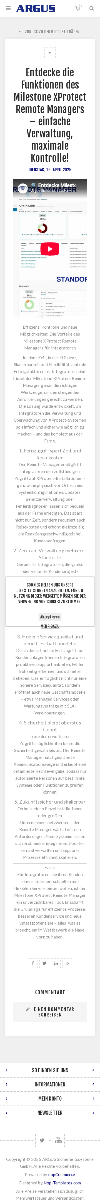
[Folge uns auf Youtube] (58, 1140)
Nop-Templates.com (62, 1182)
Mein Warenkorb (81, 5)
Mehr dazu (50, 626)
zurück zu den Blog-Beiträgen (52, 31)
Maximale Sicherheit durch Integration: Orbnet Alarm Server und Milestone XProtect (50, 52)
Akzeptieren (50, 617)
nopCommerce (61, 1174)
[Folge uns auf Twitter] (41, 1140)
